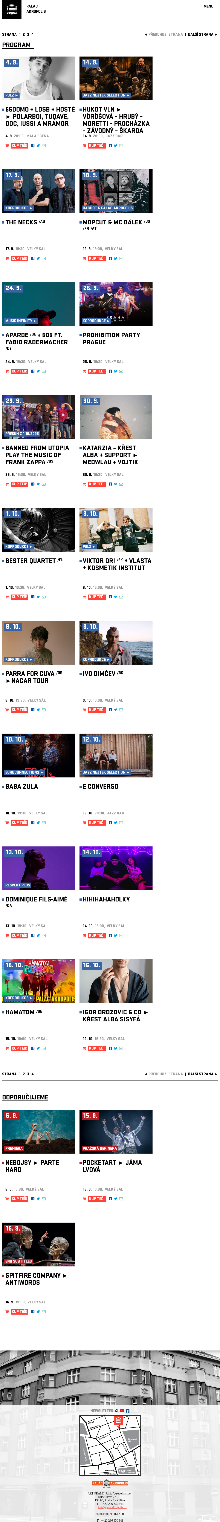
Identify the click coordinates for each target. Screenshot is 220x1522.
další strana (201, 34)
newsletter (101, 1411)
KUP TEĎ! (19, 146)
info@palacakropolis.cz (112, 1507)
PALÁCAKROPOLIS (36, 9)
